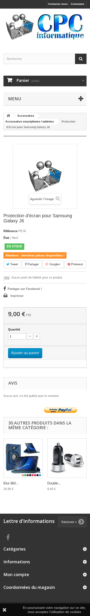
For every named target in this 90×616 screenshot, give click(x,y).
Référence (10, 231)
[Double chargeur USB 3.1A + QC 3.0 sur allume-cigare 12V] (67, 458)
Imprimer (17, 296)
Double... (54, 483)
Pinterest (76, 264)
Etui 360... (10, 483)
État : (7, 238)
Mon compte (16, 574)
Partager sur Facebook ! (25, 289)
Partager (33, 264)
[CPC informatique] (45, 27)
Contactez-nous (58, 4)
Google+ (54, 264)
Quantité (14, 329)
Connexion (77, 4)
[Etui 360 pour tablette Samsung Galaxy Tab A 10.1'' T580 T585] (23, 458)
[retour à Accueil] (8, 116)
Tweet (13, 264)
